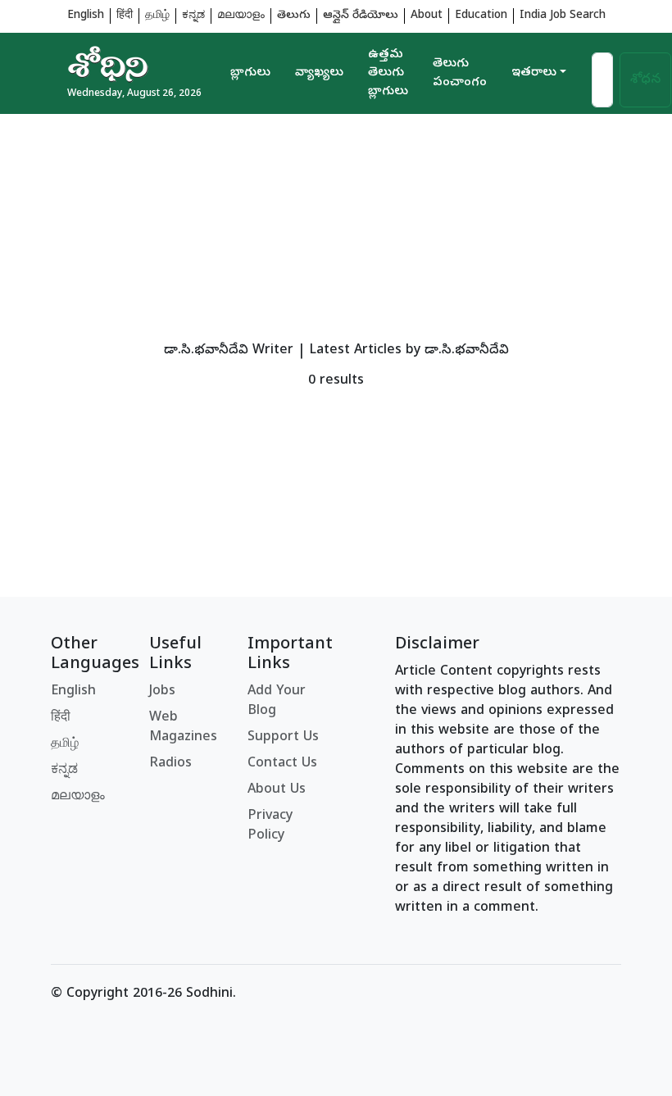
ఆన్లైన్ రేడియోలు (360, 16)
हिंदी (124, 16)
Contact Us (282, 764)
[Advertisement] (336, 228)
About (427, 16)
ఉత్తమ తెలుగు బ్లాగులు (388, 73)
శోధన (645, 80)
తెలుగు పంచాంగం (460, 73)
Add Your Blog (276, 702)
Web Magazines (183, 728)
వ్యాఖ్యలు (319, 73)
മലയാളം (241, 16)
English (85, 16)
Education (481, 16)
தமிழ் (157, 16)
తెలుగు (294, 16)
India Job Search (563, 16)
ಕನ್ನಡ (193, 16)
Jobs (162, 692)
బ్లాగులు (250, 73)
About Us (276, 790)
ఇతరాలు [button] (533, 73)
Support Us (283, 738)
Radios (170, 764)
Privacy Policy (270, 826)
